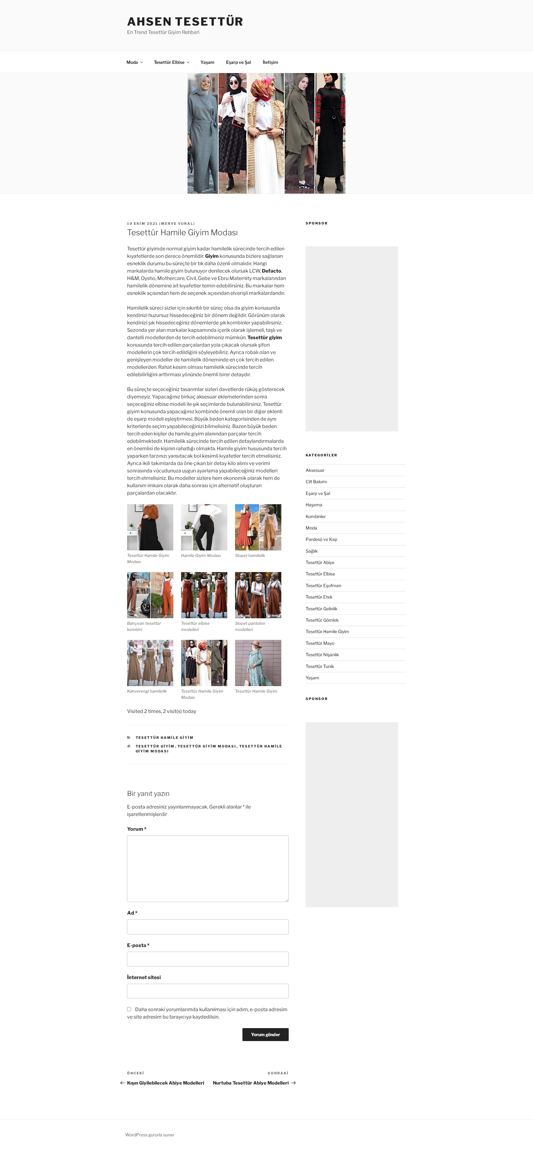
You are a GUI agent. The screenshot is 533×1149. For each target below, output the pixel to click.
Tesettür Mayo (320, 643)
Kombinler (316, 516)
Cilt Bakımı (316, 481)
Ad (132, 913)
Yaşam (207, 62)
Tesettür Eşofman (323, 585)
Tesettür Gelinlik (321, 608)
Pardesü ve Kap (321, 539)
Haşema (314, 504)
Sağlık (312, 551)
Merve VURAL (177, 223)
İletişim (270, 62)
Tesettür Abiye (320, 562)
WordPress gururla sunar (149, 1134)
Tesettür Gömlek (322, 620)
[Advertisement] (352, 338)
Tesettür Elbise (169, 62)
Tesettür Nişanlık (322, 654)
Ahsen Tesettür (185, 21)
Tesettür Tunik (320, 666)
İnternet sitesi (144, 977)
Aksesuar (315, 470)
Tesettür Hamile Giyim (165, 737)
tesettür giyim (155, 746)
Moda (132, 62)
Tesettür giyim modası (207, 746)
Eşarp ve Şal (238, 62)
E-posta (138, 945)
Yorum (137, 829)
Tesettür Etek (319, 596)
